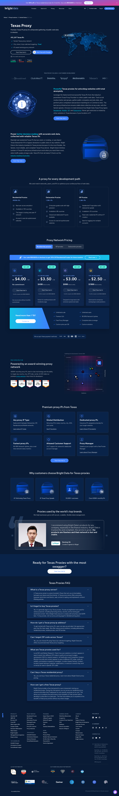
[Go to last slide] (12, 535)
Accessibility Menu (15, 791)
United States (23, 17)
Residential (57, 110)
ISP (69, 110)
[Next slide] (107, 535)
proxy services (20, 376)
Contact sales (93, 8)
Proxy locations (13, 17)
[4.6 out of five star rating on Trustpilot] (13, 60)
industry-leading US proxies (20, 156)
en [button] (85, 8)
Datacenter (77, 110)
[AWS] (13, 771)
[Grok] (106, 727)
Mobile (64, 110)
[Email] (96, 737)
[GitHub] (99, 717)
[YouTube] (96, 717)
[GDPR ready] (94, 781)
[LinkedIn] (93, 717)
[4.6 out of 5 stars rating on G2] (21, 60)
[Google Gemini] (99, 727)
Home (5, 17)
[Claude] (102, 727)
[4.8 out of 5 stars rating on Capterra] (29, 60)
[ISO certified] (83, 781)
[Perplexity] (96, 727)
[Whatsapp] (93, 737)
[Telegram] (99, 737)
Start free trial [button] (109, 8)
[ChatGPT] (93, 727)
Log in (101, 8)
